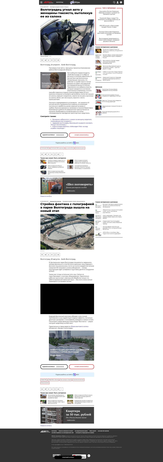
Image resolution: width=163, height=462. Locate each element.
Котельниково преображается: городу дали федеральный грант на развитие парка (56, 396)
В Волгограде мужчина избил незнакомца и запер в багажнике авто (56, 173)
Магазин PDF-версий (103, 431)
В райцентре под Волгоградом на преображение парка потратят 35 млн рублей (84, 402)
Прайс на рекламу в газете (66, 431)
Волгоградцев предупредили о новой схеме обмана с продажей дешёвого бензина (109, 40)
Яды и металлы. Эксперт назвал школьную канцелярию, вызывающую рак (111, 62)
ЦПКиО (42, 250)
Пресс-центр (92, 431)
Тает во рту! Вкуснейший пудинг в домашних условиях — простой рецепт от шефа (112, 67)
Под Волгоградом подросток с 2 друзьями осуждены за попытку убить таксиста (56, 162)
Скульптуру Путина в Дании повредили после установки (109, 90)
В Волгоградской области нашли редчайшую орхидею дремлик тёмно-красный (83, 396)
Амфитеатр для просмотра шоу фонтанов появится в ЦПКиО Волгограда (69, 351)
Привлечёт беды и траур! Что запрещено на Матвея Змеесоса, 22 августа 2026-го (109, 19)
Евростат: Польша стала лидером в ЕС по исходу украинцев (111, 101)
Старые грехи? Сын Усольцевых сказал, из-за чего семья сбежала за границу (112, 222)
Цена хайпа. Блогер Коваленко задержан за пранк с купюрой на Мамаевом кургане (109, 13)
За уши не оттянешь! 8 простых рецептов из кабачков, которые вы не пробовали (113, 51)
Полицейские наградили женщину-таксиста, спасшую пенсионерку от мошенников (82, 167)
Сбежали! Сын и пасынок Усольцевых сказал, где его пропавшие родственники (113, 211)
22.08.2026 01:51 (44, 201)
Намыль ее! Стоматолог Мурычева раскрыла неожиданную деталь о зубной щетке (112, 79)
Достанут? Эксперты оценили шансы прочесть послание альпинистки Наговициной (112, 206)
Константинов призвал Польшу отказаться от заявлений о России (111, 95)
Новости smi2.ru (46, 196)
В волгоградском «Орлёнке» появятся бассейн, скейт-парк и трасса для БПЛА (56, 402)
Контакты (54, 431)
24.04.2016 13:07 (44, 7)
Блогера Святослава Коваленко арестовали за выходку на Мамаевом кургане (109, 33)
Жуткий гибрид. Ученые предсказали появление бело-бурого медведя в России (113, 56)
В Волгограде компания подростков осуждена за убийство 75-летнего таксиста (83, 162)
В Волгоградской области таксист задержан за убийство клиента (56, 167)
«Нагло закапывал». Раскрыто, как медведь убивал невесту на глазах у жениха (112, 217)
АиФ (50, 56)
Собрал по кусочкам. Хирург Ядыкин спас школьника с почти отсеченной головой (112, 73)
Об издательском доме (81, 431)
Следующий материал (68, 457)
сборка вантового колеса (79, 326)
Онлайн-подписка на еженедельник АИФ (63, 432)
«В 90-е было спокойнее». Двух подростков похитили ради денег (112, 233)
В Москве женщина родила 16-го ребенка (111, 112)
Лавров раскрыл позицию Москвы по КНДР (112, 107)
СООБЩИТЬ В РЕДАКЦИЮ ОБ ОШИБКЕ (85, 432)
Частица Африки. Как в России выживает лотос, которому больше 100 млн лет (112, 228)
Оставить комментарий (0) (82, 135)
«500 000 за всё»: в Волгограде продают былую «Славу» (109, 26)
